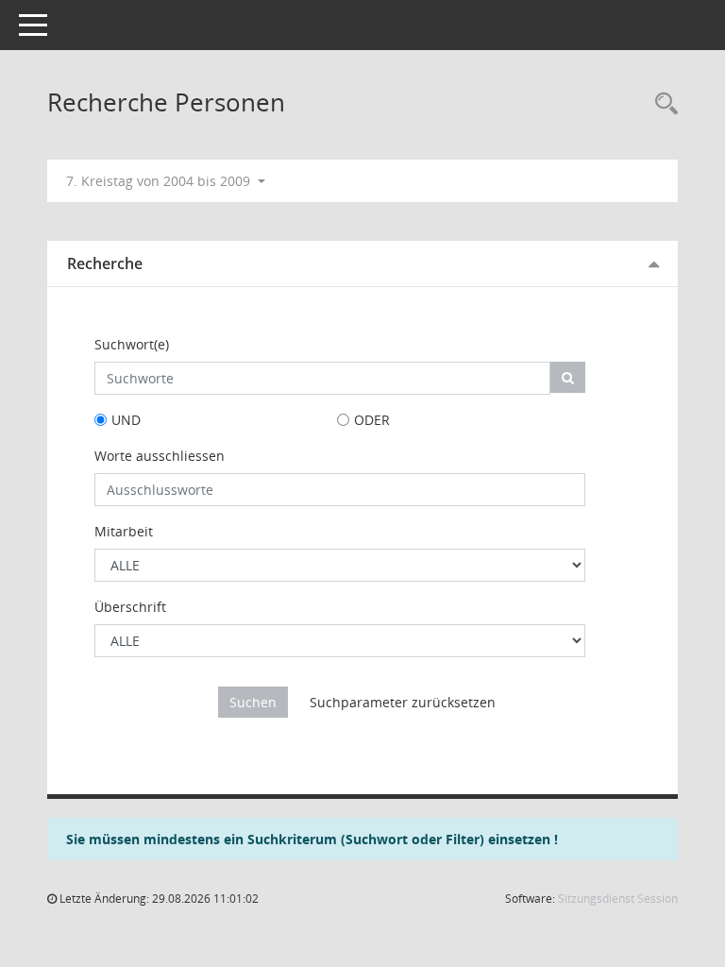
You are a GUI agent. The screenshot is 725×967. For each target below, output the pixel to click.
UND (126, 420)
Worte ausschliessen (159, 456)
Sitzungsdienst (618, 899)
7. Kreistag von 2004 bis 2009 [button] (160, 181)
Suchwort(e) (131, 344)
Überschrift (130, 607)
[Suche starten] (567, 377)
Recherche (105, 263)
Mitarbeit (123, 531)
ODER (372, 420)
